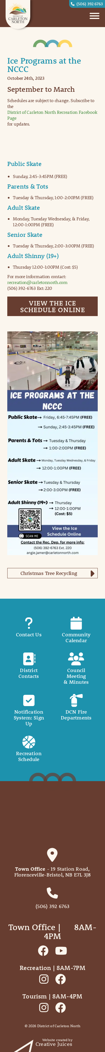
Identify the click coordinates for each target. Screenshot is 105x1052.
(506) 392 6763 (89, 3)
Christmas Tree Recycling (48, 573)
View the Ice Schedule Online (52, 306)
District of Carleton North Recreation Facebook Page (52, 115)
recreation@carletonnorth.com (37, 282)
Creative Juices (54, 1044)
